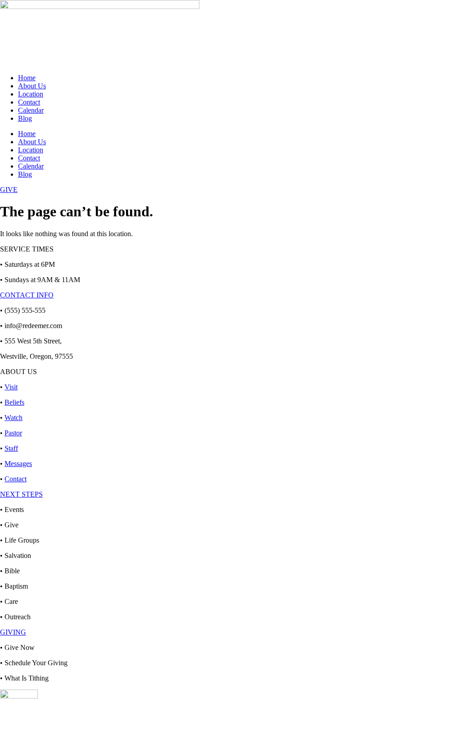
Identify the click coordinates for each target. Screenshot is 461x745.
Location (30, 94)
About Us (32, 86)
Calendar (31, 110)
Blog (25, 118)
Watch (14, 417)
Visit (11, 387)
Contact (29, 102)
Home (27, 78)
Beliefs (14, 402)
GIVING (13, 632)
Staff (11, 448)
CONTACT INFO (27, 295)
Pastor (13, 433)
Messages (18, 463)
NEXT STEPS (21, 494)
